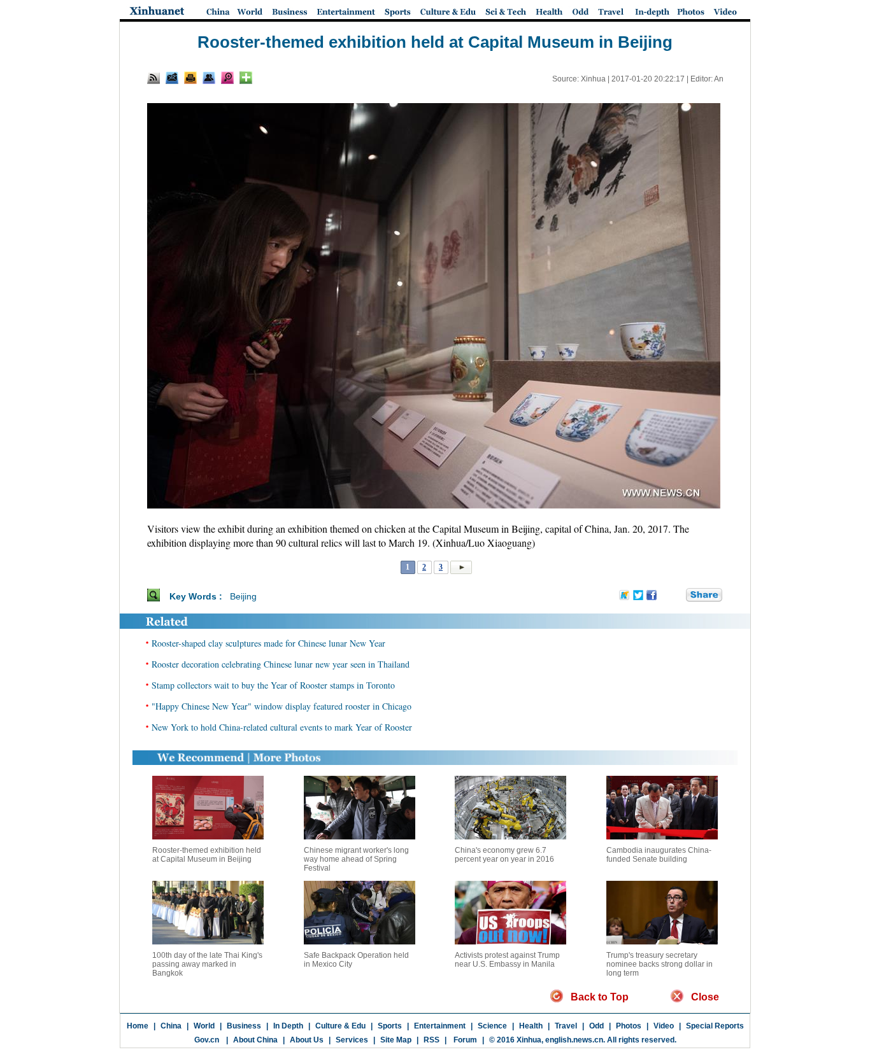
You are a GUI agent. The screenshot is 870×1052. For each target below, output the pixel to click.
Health (531, 1025)
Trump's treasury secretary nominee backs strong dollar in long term (659, 964)
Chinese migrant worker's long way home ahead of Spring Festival (356, 859)
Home (137, 1025)
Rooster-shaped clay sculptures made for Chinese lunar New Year (268, 643)
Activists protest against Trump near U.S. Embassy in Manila (507, 960)
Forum (464, 1039)
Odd (596, 1025)
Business (244, 1025)
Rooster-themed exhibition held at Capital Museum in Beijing (206, 855)
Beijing (243, 596)
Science (492, 1025)
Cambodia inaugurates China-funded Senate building (658, 855)
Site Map (395, 1039)
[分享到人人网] (677, 595)
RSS (431, 1039)
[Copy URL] (209, 77)
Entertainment (440, 1025)
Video (663, 1025)
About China (255, 1039)
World (204, 1025)
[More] (245, 77)
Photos (628, 1025)
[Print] (190, 77)
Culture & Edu (340, 1025)
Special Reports (715, 1025)
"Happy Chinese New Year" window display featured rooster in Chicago (281, 706)
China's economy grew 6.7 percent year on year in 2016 (504, 855)
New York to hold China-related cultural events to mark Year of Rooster (282, 727)
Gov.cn (206, 1039)
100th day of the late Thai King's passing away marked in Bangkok (207, 964)
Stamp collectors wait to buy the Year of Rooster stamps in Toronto (273, 685)
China (171, 1025)
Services (352, 1039)
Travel (566, 1025)
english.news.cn (574, 1039)
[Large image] (227, 77)
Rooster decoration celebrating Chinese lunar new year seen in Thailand (281, 664)
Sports (390, 1025)
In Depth (288, 1025)
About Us (307, 1039)
